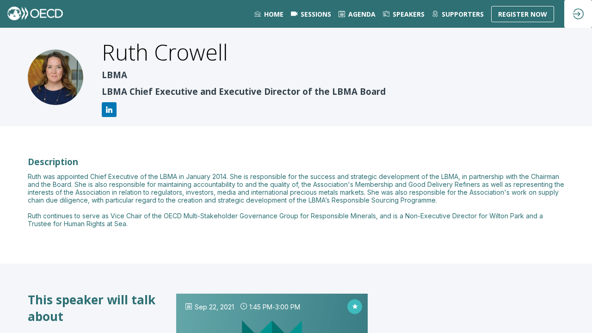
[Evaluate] (354, 306)
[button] (522, 14)
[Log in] (578, 14)
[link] (269, 14)
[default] (311, 14)
